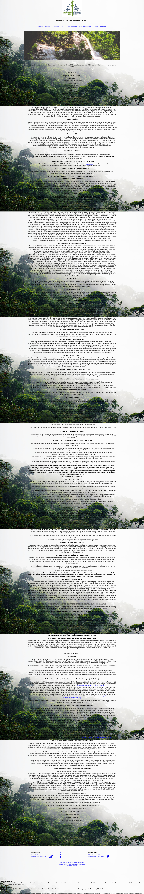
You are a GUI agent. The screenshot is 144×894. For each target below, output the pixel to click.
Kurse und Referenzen (85, 26)
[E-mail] (60, 852)
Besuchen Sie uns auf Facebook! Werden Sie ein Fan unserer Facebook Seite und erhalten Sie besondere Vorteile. (72, 864)
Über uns (47, 26)
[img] (72, 8)
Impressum (103, 26)
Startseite (40, 26)
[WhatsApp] (60, 854)
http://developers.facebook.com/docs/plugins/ (91, 685)
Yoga (62, 26)
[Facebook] (60, 857)
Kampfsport (56, 26)
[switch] (1, 886)
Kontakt (96, 26)
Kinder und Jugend (72, 26)
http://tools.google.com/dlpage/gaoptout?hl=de (96, 737)
